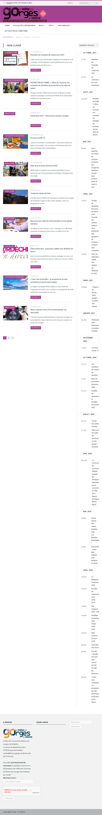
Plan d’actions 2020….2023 (95, 609)
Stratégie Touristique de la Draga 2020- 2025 (95, 622)
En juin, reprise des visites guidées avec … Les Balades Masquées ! (95, 530)
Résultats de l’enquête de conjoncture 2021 (47, 55)
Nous (41, 25)
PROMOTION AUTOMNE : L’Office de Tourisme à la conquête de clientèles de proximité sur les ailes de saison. (50, 85)
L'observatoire (11, 53)
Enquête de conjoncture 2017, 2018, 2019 (95, 595)
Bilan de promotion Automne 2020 (43, 166)
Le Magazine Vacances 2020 (95, 581)
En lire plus (35, 70)
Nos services (64, 25)
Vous (51, 25)
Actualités (9, 246)
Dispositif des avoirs (95, 646)
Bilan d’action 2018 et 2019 (94, 637)
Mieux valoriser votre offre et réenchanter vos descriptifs (48, 311)
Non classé (9, 114)
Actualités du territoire (16, 31)
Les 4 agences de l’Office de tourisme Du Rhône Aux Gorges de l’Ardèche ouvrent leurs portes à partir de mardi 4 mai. (95, 167)
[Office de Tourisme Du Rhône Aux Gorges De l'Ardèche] (25, 14)
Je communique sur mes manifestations (95, 81)
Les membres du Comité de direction (95, 369)
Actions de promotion (14, 80)
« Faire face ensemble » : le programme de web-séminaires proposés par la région (49, 280)
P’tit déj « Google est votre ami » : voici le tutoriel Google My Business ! (95, 662)
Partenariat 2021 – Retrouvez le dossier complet (49, 116)
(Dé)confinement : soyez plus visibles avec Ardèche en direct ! (51, 250)
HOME (7, 25)
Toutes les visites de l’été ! (40, 193)
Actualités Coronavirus (24, 25)
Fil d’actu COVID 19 (37, 138)
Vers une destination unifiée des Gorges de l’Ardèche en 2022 (95, 263)
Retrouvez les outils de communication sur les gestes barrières (51, 222)
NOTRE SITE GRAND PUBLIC (19, 3)
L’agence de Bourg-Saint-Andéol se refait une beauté (95, 296)
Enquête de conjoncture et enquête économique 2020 (95, 399)
